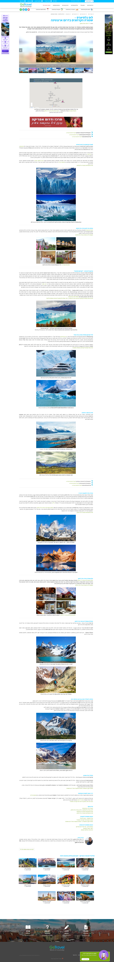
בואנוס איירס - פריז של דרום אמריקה (84, 826)
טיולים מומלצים (74, 5)
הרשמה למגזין (38, 1)
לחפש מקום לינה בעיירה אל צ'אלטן (45, 507)
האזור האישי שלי (46, 5)
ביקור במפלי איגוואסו (88, 828)
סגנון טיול (82, 5)
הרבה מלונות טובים (39, 160)
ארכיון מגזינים (65, 5)
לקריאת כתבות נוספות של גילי (27, 849)
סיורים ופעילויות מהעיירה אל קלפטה (85, 165)
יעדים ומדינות (90, 5)
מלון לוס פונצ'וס (72, 111)
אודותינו (79, 955)
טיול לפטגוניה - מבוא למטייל (86, 818)
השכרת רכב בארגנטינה (87, 808)
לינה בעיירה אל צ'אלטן (76, 810)
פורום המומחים (56, 5)
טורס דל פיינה (80, 800)
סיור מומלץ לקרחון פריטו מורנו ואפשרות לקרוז (56, 298)
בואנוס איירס (62, 162)
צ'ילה (53, 503)
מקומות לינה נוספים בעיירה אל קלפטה (84, 235)
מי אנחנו (29, 1)
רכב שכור (44, 284)
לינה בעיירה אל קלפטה (87, 810)
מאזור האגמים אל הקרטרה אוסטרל (85, 820)
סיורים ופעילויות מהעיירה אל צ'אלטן (85, 512)
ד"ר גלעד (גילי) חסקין (85, 23)
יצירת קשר (22, 1)
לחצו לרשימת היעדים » (74, 134)
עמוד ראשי (90, 14)
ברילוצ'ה (89, 154)
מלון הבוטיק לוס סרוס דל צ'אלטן (51, 111)
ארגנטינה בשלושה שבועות (87, 830)
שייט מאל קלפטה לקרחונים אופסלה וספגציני (82, 347)
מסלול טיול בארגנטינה (73, 296)
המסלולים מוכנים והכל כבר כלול (89, 954)
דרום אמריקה (74, 14)
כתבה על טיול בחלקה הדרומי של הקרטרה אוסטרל (81, 801)
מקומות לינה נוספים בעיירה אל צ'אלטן (84, 585)
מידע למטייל (48, 1)
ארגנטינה (67, 14)
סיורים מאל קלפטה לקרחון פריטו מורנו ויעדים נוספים (81, 298)
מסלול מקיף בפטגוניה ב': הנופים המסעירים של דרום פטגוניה (79, 821)
